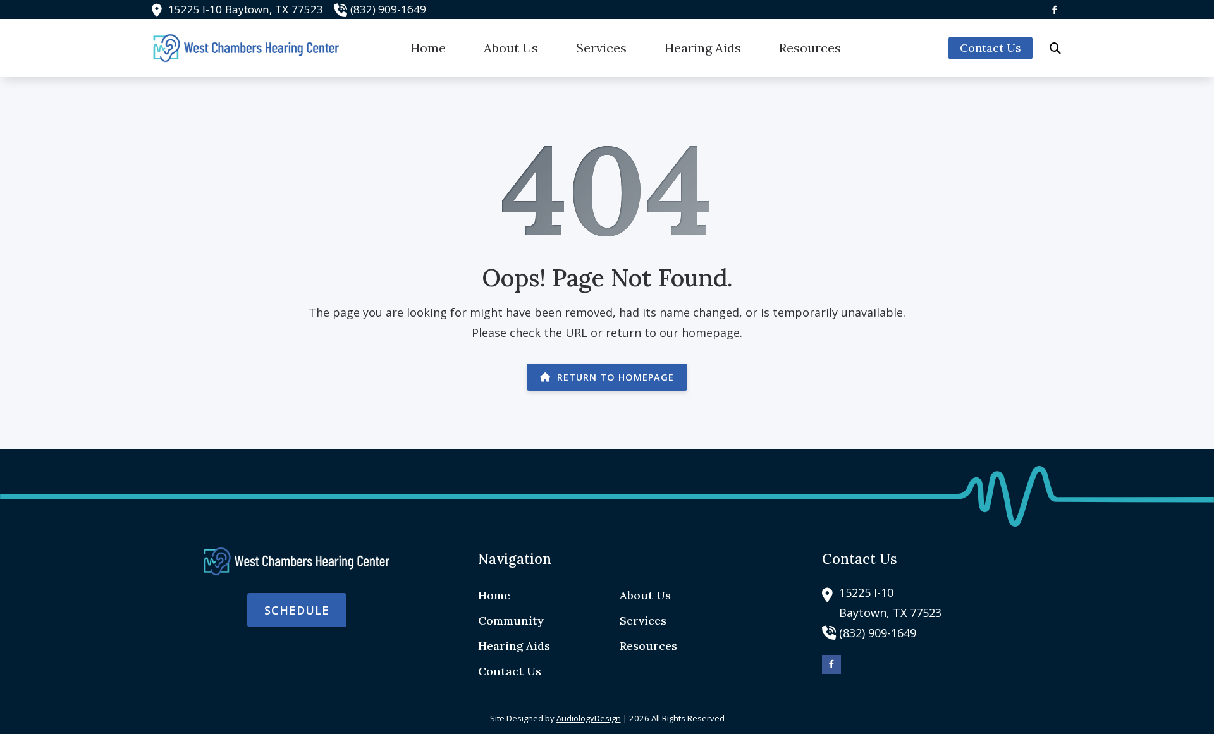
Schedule (296, 610)
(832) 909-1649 (388, 9)
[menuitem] (428, 48)
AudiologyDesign (588, 718)
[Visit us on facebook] (1054, 10)
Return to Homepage (615, 377)
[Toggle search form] (1055, 48)
